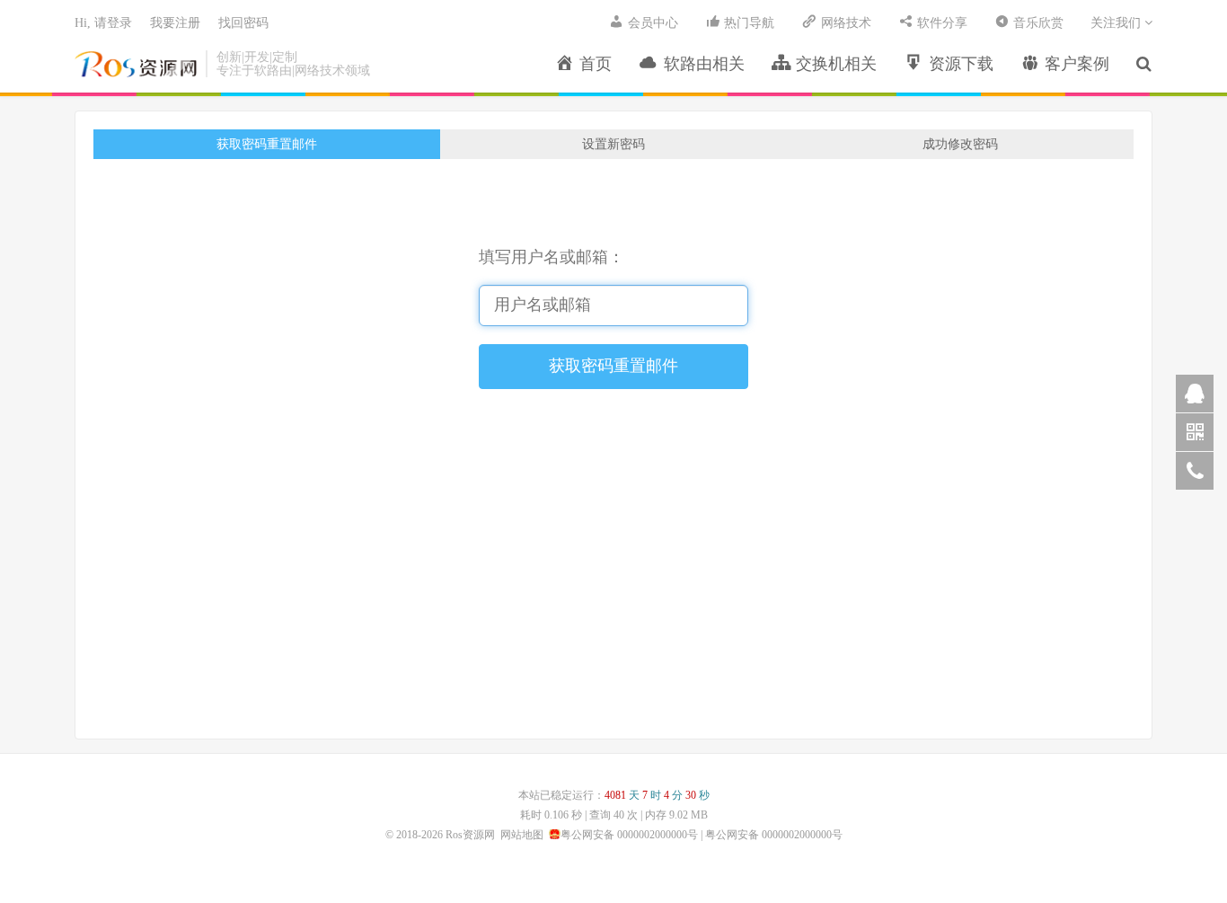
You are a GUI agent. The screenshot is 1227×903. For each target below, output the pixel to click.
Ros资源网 (136, 63)
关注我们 (1117, 23)
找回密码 (243, 23)
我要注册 (175, 23)
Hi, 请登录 (103, 23)
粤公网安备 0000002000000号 (629, 834)
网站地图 (521, 834)
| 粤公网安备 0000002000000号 (770, 834)
